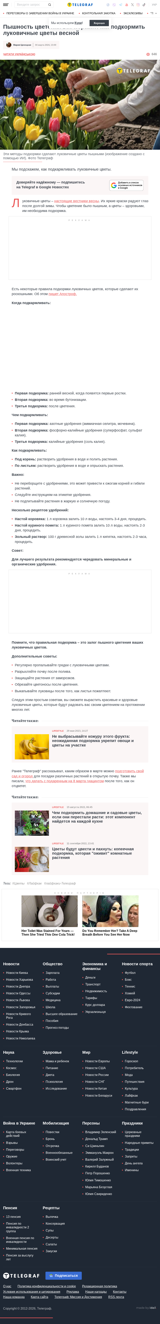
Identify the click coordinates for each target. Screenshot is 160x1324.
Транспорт (92, 984)
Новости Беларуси (98, 1095)
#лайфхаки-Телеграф (60, 883)
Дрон (9, 1081)
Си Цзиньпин (94, 1146)
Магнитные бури (137, 1102)
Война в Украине (19, 1123)
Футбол (130, 972)
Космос (11, 1068)
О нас (7, 1286)
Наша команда (14, 1297)
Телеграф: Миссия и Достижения (78, 1297)
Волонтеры (14, 1163)
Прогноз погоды (57, 1027)
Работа (51, 979)
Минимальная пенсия (21, 1248)
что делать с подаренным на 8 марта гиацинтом (64, 781)
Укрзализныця (95, 1011)
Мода (129, 1075)
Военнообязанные (59, 1152)
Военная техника (18, 1170)
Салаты (51, 1244)
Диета (50, 1075)
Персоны (91, 1123)
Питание (52, 1068)
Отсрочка (52, 1146)
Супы (50, 1230)
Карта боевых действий (16, 1133)
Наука (8, 1052)
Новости (11, 964)
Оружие (11, 1156)
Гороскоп (131, 1061)
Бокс (128, 979)
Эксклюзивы (132, 13)
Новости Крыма (17, 1031)
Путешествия (134, 1081)
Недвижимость (96, 991)
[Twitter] (132, 4)
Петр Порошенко (97, 1173)
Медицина (53, 1000)
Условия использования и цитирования (31, 1291)
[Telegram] (120, 5)
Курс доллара (95, 1004)
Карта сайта (39, 1297)
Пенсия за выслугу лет (19, 1257)
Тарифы (91, 998)
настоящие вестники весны (76, 201)
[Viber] (114, 4)
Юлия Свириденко (98, 1194)
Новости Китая (96, 1088)
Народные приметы (139, 1142)
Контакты (119, 1291)
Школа (50, 1007)
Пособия (52, 1020)
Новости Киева (17, 972)
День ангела (134, 1163)
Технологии (14, 1061)
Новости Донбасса (19, 1024)
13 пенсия (13, 1216)
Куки (78, 23)
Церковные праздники (133, 1133)
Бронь (50, 1139)
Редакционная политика (99, 1286)
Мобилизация (56, 1123)
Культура (131, 1088)
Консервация (55, 1223)
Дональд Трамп (96, 1139)
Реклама (73, 1291)
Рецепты (51, 1208)
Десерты (52, 1237)
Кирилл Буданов (97, 1166)
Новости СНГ (95, 1081)
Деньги (90, 977)
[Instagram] (138, 5)
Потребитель (134, 1068)
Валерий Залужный (99, 1159)
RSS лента (116, 1297)
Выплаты (52, 986)
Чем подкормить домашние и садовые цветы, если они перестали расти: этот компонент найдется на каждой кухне (97, 817)
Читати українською (19, 54)
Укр (154, 4)
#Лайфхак (34, 883)
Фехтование (133, 1007)
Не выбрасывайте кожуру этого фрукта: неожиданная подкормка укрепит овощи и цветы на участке (93, 740)
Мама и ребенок (57, 1061)
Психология (54, 1081)
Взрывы (12, 1142)
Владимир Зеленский (100, 1132)
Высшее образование (61, 1014)
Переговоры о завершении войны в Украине (40, 13)
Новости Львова (18, 1000)
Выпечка (52, 1216)
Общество (52, 964)
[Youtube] (127, 5)
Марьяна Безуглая (98, 1187)
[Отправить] (49, 5)
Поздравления (135, 1109)
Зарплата (53, 972)
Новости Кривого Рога (18, 1015)
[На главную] (80, 4)
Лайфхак (131, 1095)
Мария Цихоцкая (22, 45)
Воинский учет (56, 1159)
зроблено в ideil (146, 1308)
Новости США (95, 1068)
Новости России (97, 1075)
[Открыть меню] (6, 4)
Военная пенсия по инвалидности (20, 1239)
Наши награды (96, 1291)
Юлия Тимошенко (98, 1180)
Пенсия (10, 1208)
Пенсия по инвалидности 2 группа (17, 1227)
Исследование (56, 1088)
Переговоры (15, 1149)
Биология (13, 1075)
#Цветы (18, 883)
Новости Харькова (19, 979)
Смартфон (13, 1088)
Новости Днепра (18, 986)
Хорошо (99, 23)
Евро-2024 (132, 1000)
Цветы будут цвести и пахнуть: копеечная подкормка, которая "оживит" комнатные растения (93, 853)
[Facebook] (108, 5)
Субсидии (53, 993)
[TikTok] (144, 5)
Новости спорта (137, 964)
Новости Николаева (20, 1038)
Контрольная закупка (98, 13)
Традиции (132, 1149)
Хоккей (130, 993)
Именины (132, 1170)
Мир (86, 1052)
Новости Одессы (18, 993)
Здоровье (52, 1052)
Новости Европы (97, 1061)
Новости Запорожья (20, 1007)
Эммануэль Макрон (99, 1152)
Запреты (131, 1156)
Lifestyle (58, 731)
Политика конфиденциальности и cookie (47, 1286)
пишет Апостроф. (63, 294)
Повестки (52, 1132)
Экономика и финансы (94, 966)
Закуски (51, 1251)
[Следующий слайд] (156, 13)
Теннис (130, 986)
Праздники (132, 1123)
